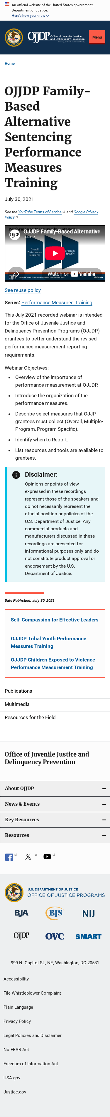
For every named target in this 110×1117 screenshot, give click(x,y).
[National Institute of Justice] (88, 917)
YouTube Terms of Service (40, 212)
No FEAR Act (16, 1049)
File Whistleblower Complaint (32, 993)
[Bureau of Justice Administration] (21, 917)
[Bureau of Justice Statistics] (55, 921)
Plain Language (18, 1007)
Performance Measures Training (56, 302)
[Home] (56, 37)
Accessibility (16, 979)
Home (10, 63)
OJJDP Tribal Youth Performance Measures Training (48, 642)
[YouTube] (49, 858)
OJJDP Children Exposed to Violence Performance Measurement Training (53, 663)
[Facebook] (11, 858)
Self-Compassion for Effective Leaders (55, 620)
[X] (30, 858)
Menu (97, 37)
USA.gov (12, 1078)
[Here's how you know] (55, 10)
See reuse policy (23, 290)
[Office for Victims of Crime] (54, 940)
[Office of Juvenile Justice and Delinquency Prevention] (21, 941)
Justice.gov (15, 1092)
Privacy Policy (17, 1021)
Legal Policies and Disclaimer (33, 1035)
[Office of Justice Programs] (14, 37)
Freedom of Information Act (31, 1063)
